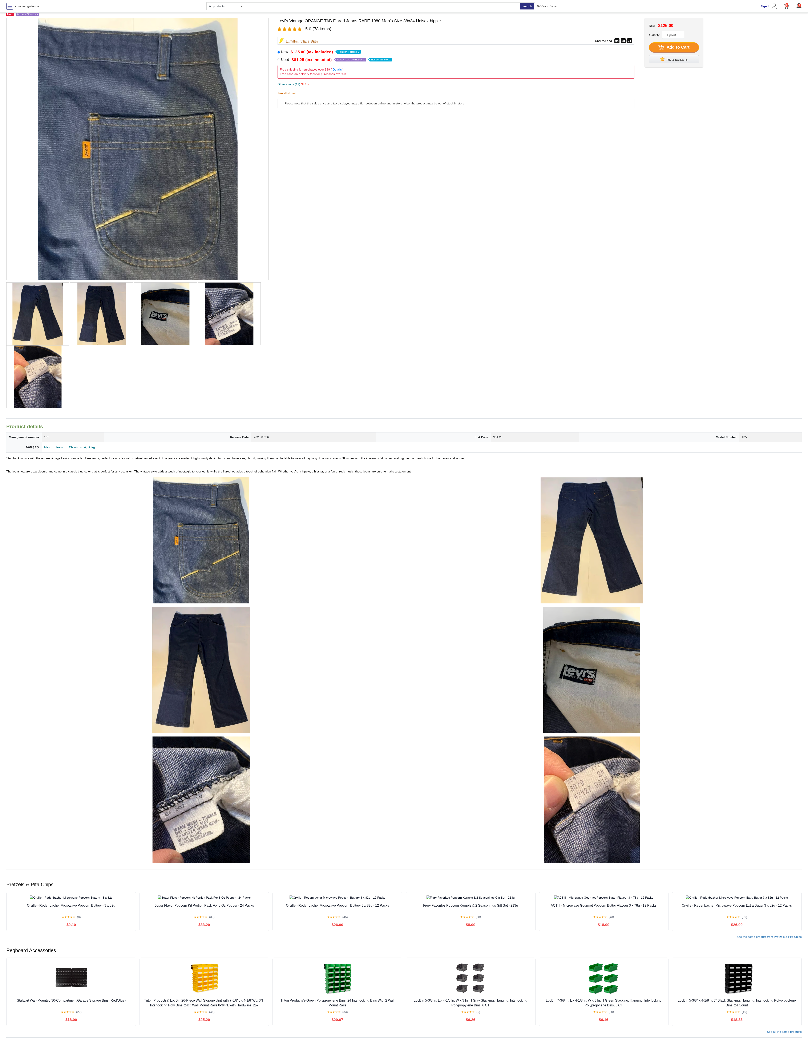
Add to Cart (678, 47)
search (527, 6)
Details (337, 69)
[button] (799, 5)
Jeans (60, 447)
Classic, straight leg (82, 447)
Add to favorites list (677, 59)
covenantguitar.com (28, 6)
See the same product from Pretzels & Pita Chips (769, 936)
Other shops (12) (293, 84)
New (320, 52)
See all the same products (784, 1031)
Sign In (765, 6)
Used (336, 59)
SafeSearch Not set (547, 6)
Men (47, 447)
